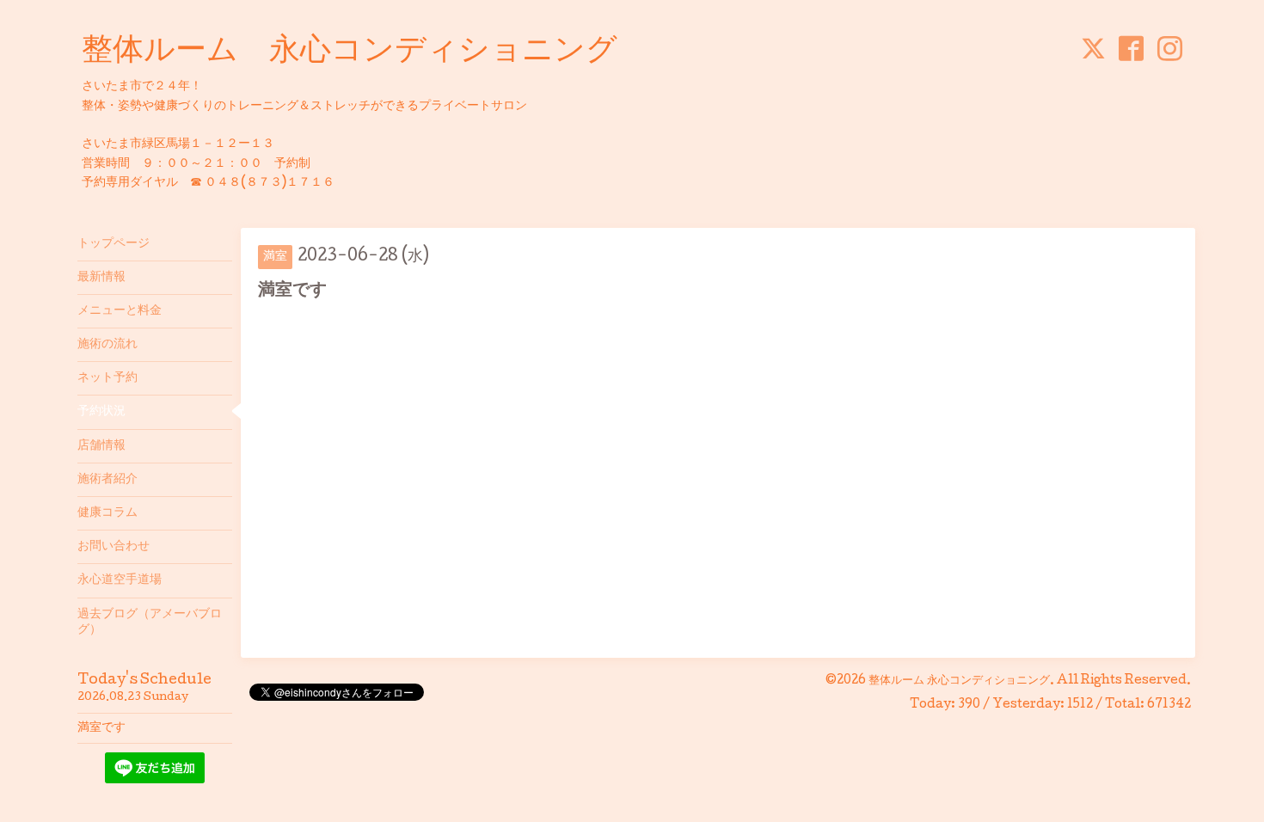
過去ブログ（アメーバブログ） (149, 622)
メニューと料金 (119, 311)
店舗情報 (101, 446)
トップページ (113, 244)
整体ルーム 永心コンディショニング (349, 52)
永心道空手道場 (119, 580)
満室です (101, 728)
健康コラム (107, 513)
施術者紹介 (107, 480)
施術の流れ (107, 345)
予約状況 (101, 412)
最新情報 (101, 278)
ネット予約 (107, 378)
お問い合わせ (113, 547)
